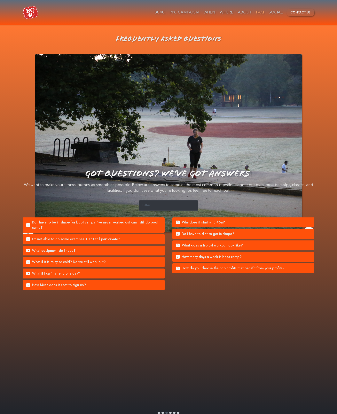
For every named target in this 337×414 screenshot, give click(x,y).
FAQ (260, 12)
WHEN (209, 12)
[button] (94, 225)
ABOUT (244, 12)
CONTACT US (300, 12)
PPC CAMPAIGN (184, 12)
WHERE (226, 12)
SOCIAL (276, 12)
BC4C (159, 12)
